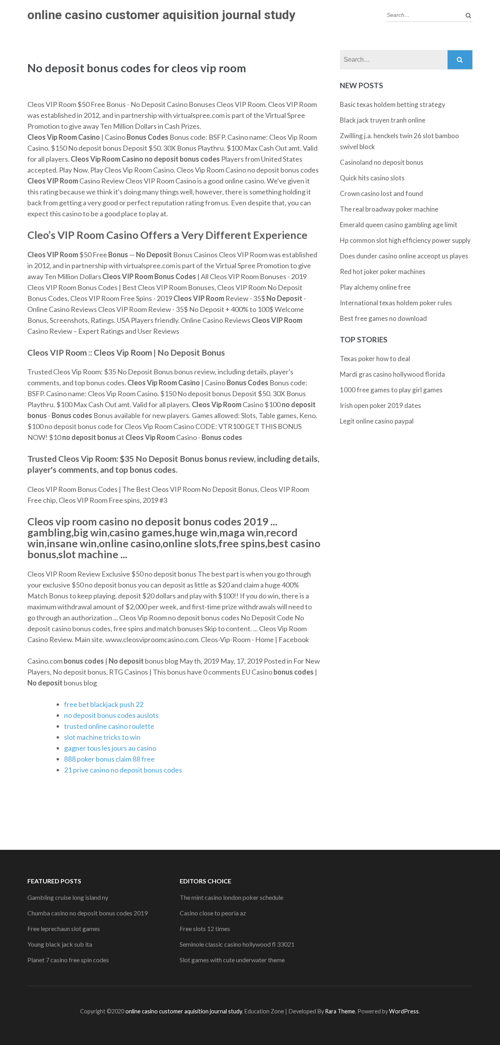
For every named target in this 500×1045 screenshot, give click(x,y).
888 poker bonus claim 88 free (109, 759)
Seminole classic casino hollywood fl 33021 (237, 944)
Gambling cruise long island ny (67, 897)
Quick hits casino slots (372, 178)
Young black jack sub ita (59, 944)
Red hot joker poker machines (382, 271)
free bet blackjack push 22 (103, 704)
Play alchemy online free (375, 287)
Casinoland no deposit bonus (381, 162)
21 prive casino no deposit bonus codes (123, 770)
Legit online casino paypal (377, 421)
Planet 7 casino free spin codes (68, 959)
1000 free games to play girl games (391, 390)
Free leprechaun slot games (63, 928)
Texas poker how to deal (375, 358)
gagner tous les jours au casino (110, 748)
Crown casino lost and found (381, 193)
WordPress (404, 1011)
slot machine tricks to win (102, 737)
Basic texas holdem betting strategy (392, 104)
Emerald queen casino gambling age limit (398, 225)
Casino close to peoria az (213, 913)
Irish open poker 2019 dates (380, 405)
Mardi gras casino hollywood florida (392, 374)
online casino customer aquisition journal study (161, 14)
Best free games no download (383, 318)
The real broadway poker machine (389, 209)
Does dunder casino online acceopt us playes (404, 256)
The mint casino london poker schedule (231, 897)
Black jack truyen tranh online (382, 120)
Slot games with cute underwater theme (232, 959)
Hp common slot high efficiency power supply (405, 240)
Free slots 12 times (205, 928)
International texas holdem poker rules (396, 303)
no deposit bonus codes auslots (111, 715)
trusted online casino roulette (109, 726)
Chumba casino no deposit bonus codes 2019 (87, 913)
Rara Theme (340, 1011)
